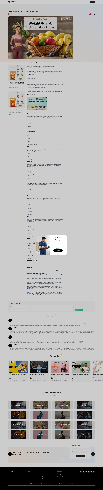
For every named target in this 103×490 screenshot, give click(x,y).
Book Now (58, 250)
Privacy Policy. (58, 248)
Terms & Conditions (62, 247)
